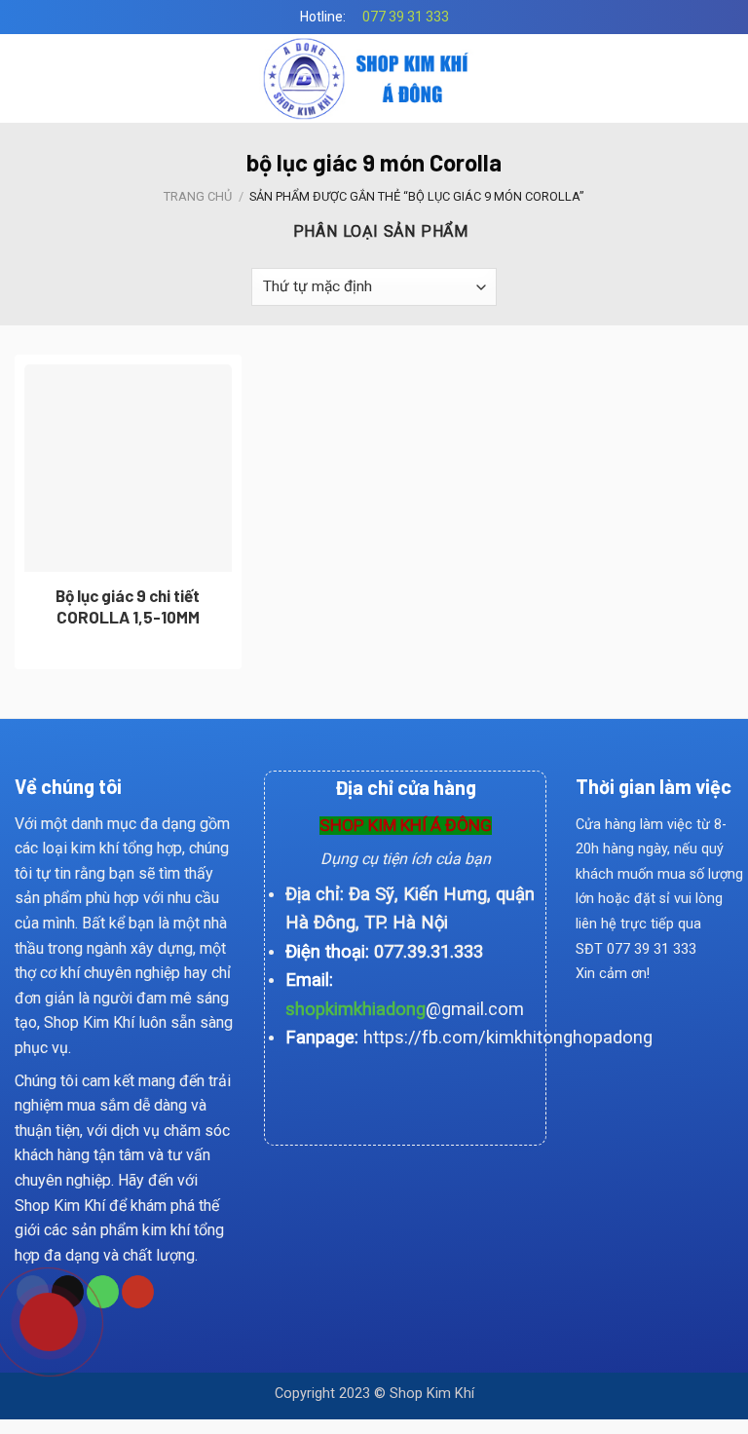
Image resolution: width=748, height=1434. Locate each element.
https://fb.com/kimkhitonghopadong (508, 1037)
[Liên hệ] (36, 1314)
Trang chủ (198, 196)
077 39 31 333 (405, 16)
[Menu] (26, 78)
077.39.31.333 (428, 951)
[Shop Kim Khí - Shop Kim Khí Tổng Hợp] (374, 78)
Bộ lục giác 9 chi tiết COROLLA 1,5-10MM (128, 605)
